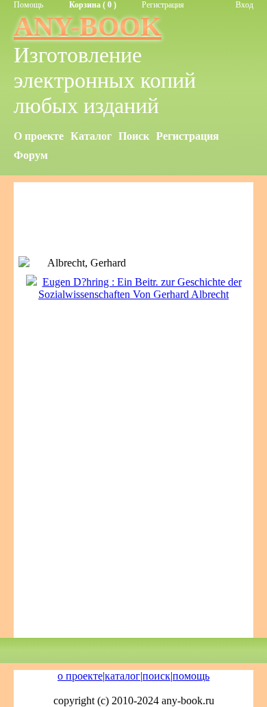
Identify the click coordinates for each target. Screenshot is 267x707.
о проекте (80, 676)
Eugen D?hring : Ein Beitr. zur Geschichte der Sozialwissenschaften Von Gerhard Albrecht (140, 288)
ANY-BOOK (88, 26)
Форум (31, 155)
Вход (244, 5)
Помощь (28, 5)
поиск (156, 676)
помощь (191, 676)
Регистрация (163, 5)
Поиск (133, 136)
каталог (122, 676)
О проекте (39, 136)
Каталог (91, 136)
